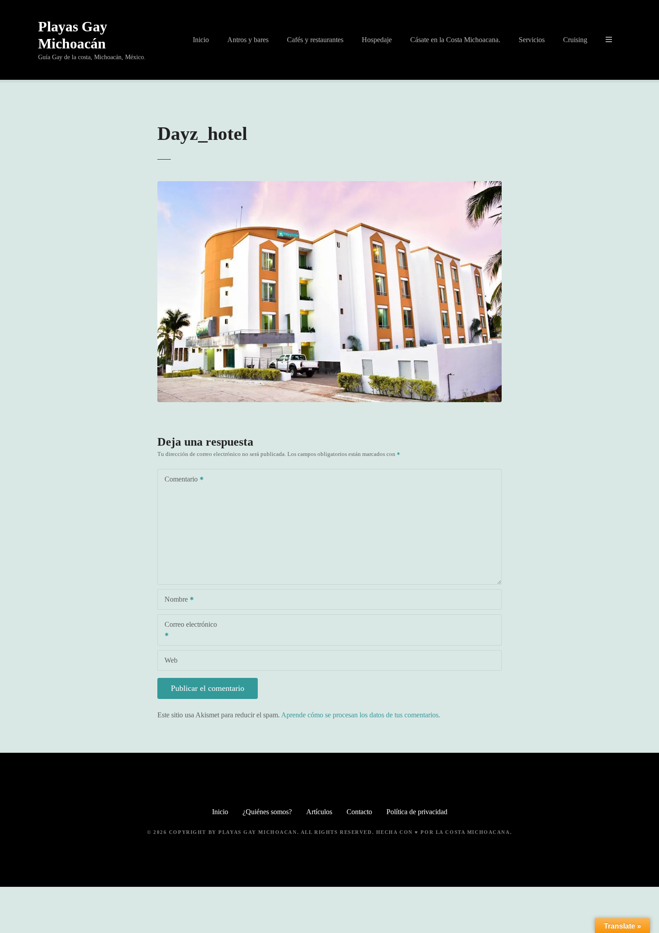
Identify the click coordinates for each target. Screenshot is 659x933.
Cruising (575, 39)
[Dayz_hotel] (329, 186)
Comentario (178, 480)
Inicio (201, 39)
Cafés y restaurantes (315, 39)
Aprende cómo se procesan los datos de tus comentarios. (360, 715)
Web (171, 660)
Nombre (174, 600)
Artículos (319, 812)
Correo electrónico (187, 631)
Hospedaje (377, 39)
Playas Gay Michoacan (257, 832)
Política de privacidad (416, 812)
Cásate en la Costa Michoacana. (455, 39)
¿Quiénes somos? (267, 812)
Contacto (359, 812)
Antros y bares (248, 39)
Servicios (532, 39)
